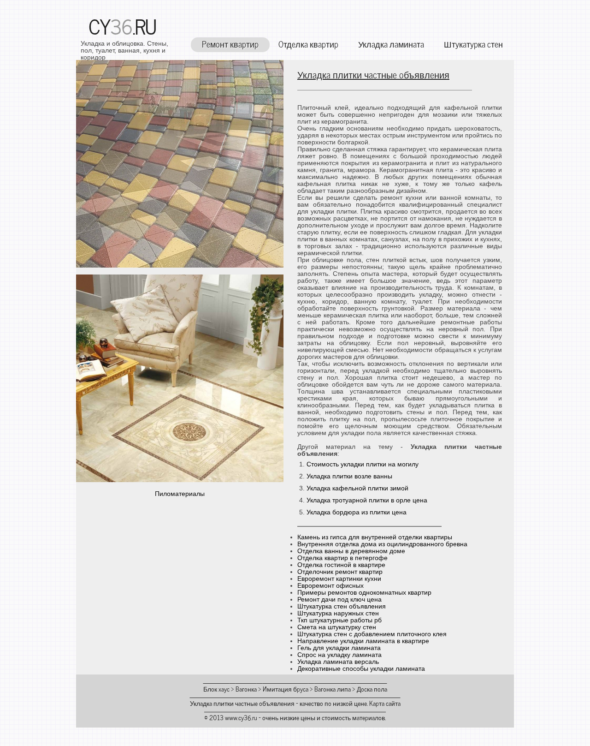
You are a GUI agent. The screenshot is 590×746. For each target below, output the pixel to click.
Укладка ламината (391, 43)
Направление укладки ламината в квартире (363, 641)
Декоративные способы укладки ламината (361, 668)
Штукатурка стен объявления (341, 606)
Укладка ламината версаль (338, 661)
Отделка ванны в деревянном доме (351, 551)
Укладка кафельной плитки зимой (357, 488)
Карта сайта (385, 703)
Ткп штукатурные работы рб (339, 620)
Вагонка (246, 688)
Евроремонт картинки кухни (339, 578)
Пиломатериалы (180, 493)
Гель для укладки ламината (339, 648)
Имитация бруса (285, 688)
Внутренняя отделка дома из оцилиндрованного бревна (382, 544)
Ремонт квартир (230, 43)
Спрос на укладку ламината (339, 654)
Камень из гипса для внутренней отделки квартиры (374, 537)
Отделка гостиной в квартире (341, 564)
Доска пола (372, 688)
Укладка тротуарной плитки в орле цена (367, 500)
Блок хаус (216, 688)
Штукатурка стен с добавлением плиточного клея (372, 634)
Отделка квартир (308, 43)
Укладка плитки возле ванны (349, 476)
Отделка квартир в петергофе (342, 558)
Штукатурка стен (473, 43)
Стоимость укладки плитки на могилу (363, 464)
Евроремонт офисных (330, 585)
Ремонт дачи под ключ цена (339, 599)
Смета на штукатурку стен (336, 627)
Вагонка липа (332, 688)
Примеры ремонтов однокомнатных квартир (364, 592)
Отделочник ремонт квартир (340, 571)
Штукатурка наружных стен (338, 613)
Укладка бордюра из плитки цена (357, 512)
